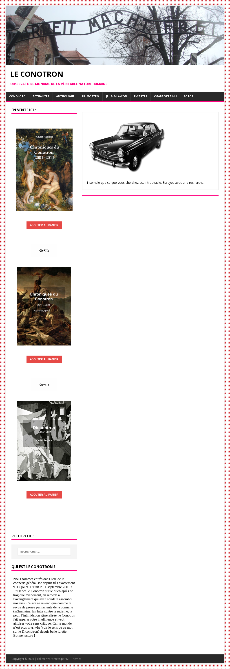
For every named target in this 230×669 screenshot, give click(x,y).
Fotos (188, 96)
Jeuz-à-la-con (116, 96)
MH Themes (73, 659)
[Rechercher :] (44, 551)
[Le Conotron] (115, 62)
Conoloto (17, 96)
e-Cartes (140, 96)
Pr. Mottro (90, 96)
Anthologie (65, 96)
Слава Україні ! (165, 96)
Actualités (41, 96)
